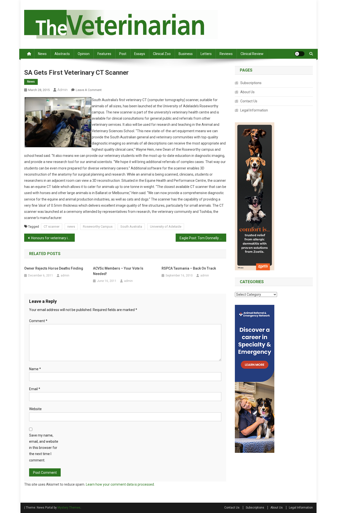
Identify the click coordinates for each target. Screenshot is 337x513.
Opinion (84, 54)
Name (35, 369)
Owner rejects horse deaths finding (54, 268)
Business (186, 54)
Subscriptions (251, 83)
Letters (206, 54)
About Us (247, 92)
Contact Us (248, 101)
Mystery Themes (68, 507)
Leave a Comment (89, 90)
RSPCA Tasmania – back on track (189, 268)
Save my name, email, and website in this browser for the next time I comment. (43, 447)
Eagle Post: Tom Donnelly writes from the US (203, 238)
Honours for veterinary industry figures (53, 238)
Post (122, 54)
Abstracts (62, 54)
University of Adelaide (165, 226)
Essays (139, 54)
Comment (38, 321)
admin (62, 90)
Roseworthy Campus (97, 226)
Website (35, 409)
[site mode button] (299, 53)
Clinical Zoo (162, 54)
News (42, 54)
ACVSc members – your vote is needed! (118, 271)
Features (104, 54)
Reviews (226, 54)
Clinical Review (252, 54)
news (71, 226)
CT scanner (51, 226)
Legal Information (254, 110)
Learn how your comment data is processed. (120, 484)
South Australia (131, 226)
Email (34, 389)
